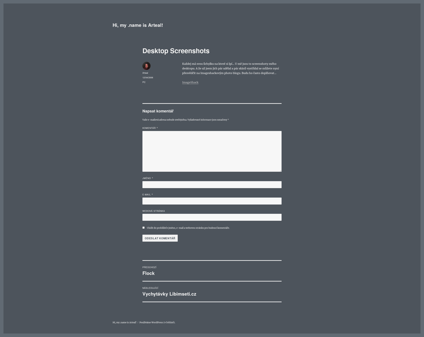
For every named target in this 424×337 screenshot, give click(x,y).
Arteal (145, 72)
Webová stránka (153, 210)
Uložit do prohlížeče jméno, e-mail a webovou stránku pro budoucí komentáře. (188, 228)
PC (143, 82)
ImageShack (190, 82)
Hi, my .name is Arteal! (138, 25)
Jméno (147, 178)
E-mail (147, 194)
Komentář (150, 128)
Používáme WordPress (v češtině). (157, 322)
